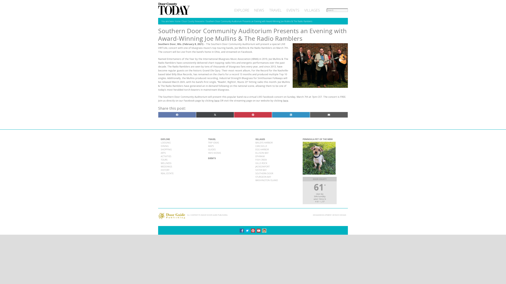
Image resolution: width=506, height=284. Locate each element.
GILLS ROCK (261, 163)
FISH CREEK (261, 159)
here (216, 100)
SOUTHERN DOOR (264, 173)
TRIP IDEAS (213, 142)
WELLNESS (166, 163)
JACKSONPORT (262, 166)
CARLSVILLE (261, 146)
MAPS (211, 146)
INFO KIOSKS (214, 152)
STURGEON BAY (263, 176)
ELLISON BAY (262, 152)
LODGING (166, 142)
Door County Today (174, 9)
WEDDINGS (166, 166)
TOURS (164, 159)
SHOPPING (166, 149)
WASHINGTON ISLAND (266, 180)
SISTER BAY (261, 170)
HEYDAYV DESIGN (339, 215)
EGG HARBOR (262, 149)
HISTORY (165, 170)
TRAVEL (212, 139)
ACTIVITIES (166, 156)
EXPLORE (165, 139)
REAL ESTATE (167, 173)
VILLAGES (260, 139)
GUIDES (212, 149)
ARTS (163, 152)
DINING (165, 146)
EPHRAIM (260, 156)
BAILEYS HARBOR (264, 142)
